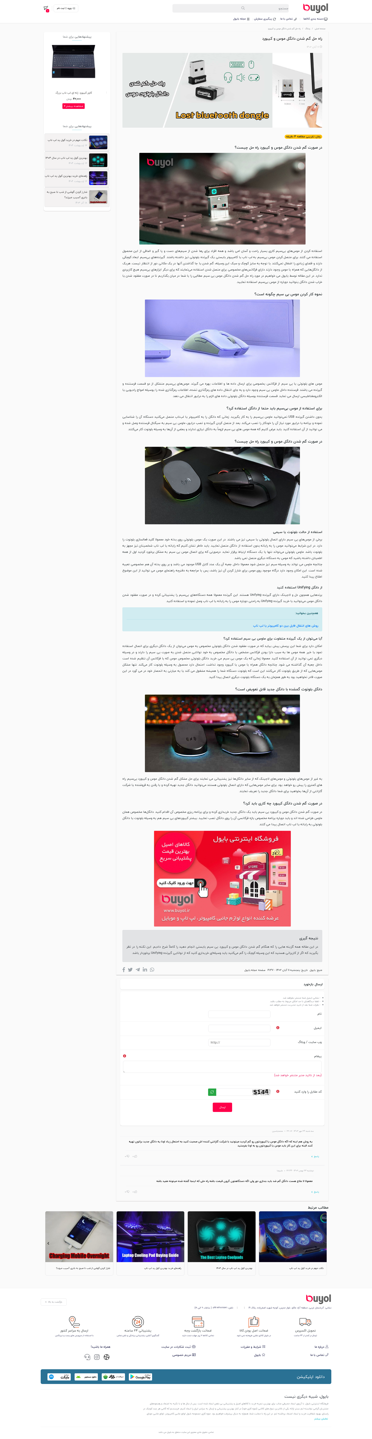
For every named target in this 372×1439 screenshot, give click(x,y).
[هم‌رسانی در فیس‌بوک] (123, 970)
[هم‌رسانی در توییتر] (130, 970)
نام (320, 1013)
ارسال (222, 1107)
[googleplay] (140, 1376)
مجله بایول (239, 18)
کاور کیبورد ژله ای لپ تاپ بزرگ (78, 92)
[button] (323, 1243)
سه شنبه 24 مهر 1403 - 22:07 (300, 1131)
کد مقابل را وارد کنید (308, 1091)
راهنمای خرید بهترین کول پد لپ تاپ (66, 175)
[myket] (59, 1376)
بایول (313, 970)
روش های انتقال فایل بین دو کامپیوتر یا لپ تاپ (285, 625)
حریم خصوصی (182, 1355)
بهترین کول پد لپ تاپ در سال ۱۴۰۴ (66, 157)
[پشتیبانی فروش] (87, 1357)
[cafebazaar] (113, 1376)
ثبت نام (61, 8)
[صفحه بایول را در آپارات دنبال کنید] (106, 1358)
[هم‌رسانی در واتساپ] (152, 970)
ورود (69, 8)
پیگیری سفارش (263, 18)
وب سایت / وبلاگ (310, 1042)
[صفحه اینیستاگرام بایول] (97, 1357)
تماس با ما (287, 18)
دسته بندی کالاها (313, 18)
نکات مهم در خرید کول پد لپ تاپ (67, 140)
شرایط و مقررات (251, 1346)
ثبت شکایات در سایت (176, 1346)
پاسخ (316, 1156)
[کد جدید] (212, 1092)
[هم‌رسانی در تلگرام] (138, 970)
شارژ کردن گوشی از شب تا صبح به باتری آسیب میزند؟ (67, 194)
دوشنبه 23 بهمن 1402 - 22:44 (300, 1170)
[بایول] (222, 878)
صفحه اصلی (320, 28)
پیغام (318, 1056)
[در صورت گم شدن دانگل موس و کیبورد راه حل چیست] (263, 1299)
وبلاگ (307, 28)
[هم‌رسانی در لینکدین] (145, 970)
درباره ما (320, 1346)
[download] (86, 1376)
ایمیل (318, 1028)
